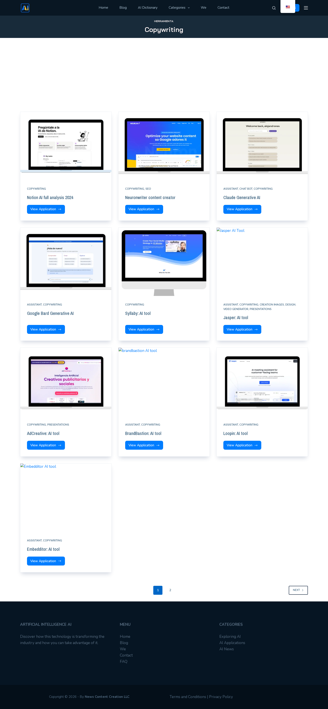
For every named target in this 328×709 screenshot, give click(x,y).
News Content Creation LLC (107, 696)
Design (290, 304)
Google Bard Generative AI (50, 313)
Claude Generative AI (241, 197)
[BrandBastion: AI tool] (164, 382)
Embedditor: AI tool (43, 549)
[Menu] (306, 8)
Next (296, 590)
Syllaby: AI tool (138, 313)
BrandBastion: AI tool (143, 433)
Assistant (230, 189)
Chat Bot (245, 189)
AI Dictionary (148, 7)
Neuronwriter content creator (150, 197)
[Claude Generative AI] (262, 146)
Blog (123, 7)
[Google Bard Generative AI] (65, 262)
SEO (148, 189)
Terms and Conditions (188, 696)
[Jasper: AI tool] (262, 262)
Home (103, 7)
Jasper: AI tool (235, 317)
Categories (177, 7)
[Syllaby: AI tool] (164, 262)
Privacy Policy (221, 696)
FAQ (123, 661)
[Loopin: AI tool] (262, 382)
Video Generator (235, 309)
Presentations (261, 309)
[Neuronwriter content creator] (164, 146)
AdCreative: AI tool (43, 433)
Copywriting (36, 189)
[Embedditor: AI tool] (65, 498)
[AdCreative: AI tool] (65, 382)
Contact (223, 7)
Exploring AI (230, 636)
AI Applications (232, 642)
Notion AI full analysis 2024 (50, 197)
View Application (44, 210)
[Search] (274, 8)
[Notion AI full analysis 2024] (65, 146)
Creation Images (272, 304)
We (203, 7)
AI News (226, 649)
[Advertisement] (164, 78)
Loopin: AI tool (235, 433)
